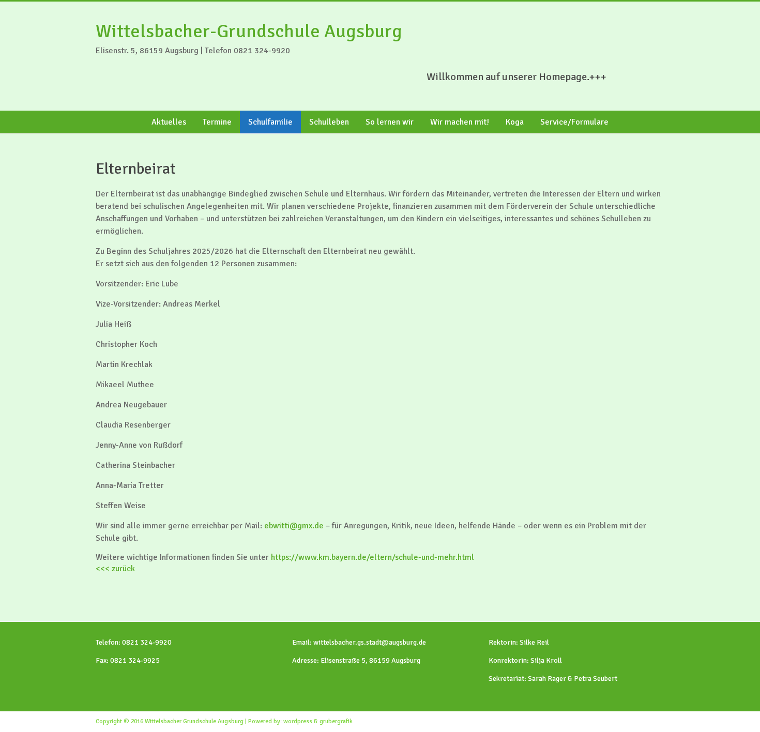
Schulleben (329, 122)
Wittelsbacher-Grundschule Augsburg (249, 31)
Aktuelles (168, 122)
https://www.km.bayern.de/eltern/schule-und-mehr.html (372, 557)
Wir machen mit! (459, 122)
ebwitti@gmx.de (294, 526)
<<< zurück (115, 568)
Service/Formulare (574, 122)
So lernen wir (390, 122)
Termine (217, 122)
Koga (515, 122)
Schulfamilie (270, 122)
